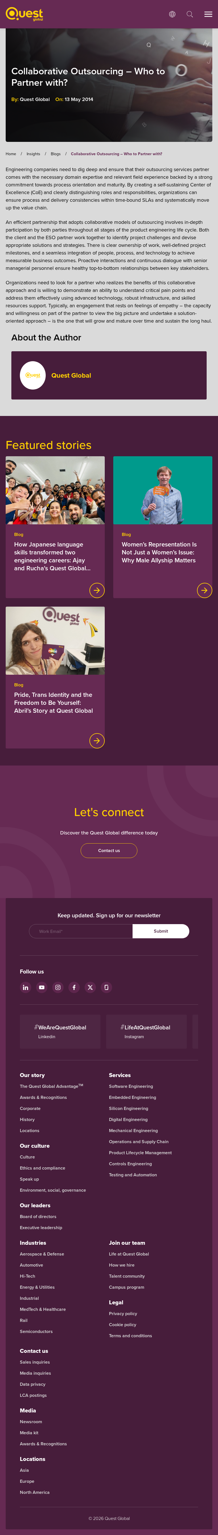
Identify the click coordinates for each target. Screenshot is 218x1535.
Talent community (127, 1276)
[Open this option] (172, 14)
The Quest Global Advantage (51, 1086)
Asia (24, 1470)
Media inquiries (35, 1373)
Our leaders (35, 1205)
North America (35, 1492)
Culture (27, 1157)
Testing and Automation (133, 1175)
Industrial (29, 1298)
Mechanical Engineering (133, 1131)
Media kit (29, 1433)
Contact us (109, 850)
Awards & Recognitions (43, 1097)
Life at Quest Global (129, 1254)
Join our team (127, 1242)
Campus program (126, 1287)
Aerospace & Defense (42, 1254)
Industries (33, 1242)
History (27, 1119)
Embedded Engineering (132, 1097)
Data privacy (32, 1384)
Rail (24, 1320)
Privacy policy (123, 1314)
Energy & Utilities (37, 1287)
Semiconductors (36, 1331)
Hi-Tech (27, 1276)
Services (120, 1075)
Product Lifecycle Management (140, 1153)
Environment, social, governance (53, 1190)
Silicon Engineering (128, 1108)
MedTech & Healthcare (43, 1309)
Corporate (30, 1108)
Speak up (29, 1179)
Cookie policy (122, 1325)
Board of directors (38, 1216)
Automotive (31, 1265)
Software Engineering (131, 1086)
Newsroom (31, 1422)
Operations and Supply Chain (139, 1142)
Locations (29, 1131)
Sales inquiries (35, 1362)
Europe (27, 1481)
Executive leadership (41, 1228)
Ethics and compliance (42, 1168)
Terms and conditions (130, 1336)
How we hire (122, 1265)
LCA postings (33, 1395)
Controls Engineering (130, 1164)
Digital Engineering (128, 1119)
